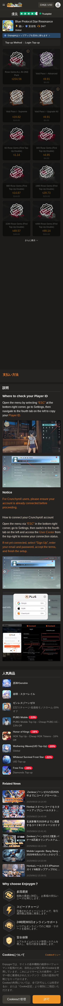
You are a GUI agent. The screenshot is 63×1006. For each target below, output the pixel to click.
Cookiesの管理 (16, 999)
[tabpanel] (31, 977)
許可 (46, 999)
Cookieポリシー (53, 955)
